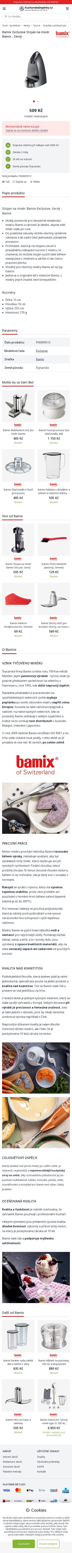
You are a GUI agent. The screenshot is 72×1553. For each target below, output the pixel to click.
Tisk (7, 181)
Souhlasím (24, 1543)
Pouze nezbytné (48, 1543)
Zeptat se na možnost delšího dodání (27, 130)
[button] (34, 100)
